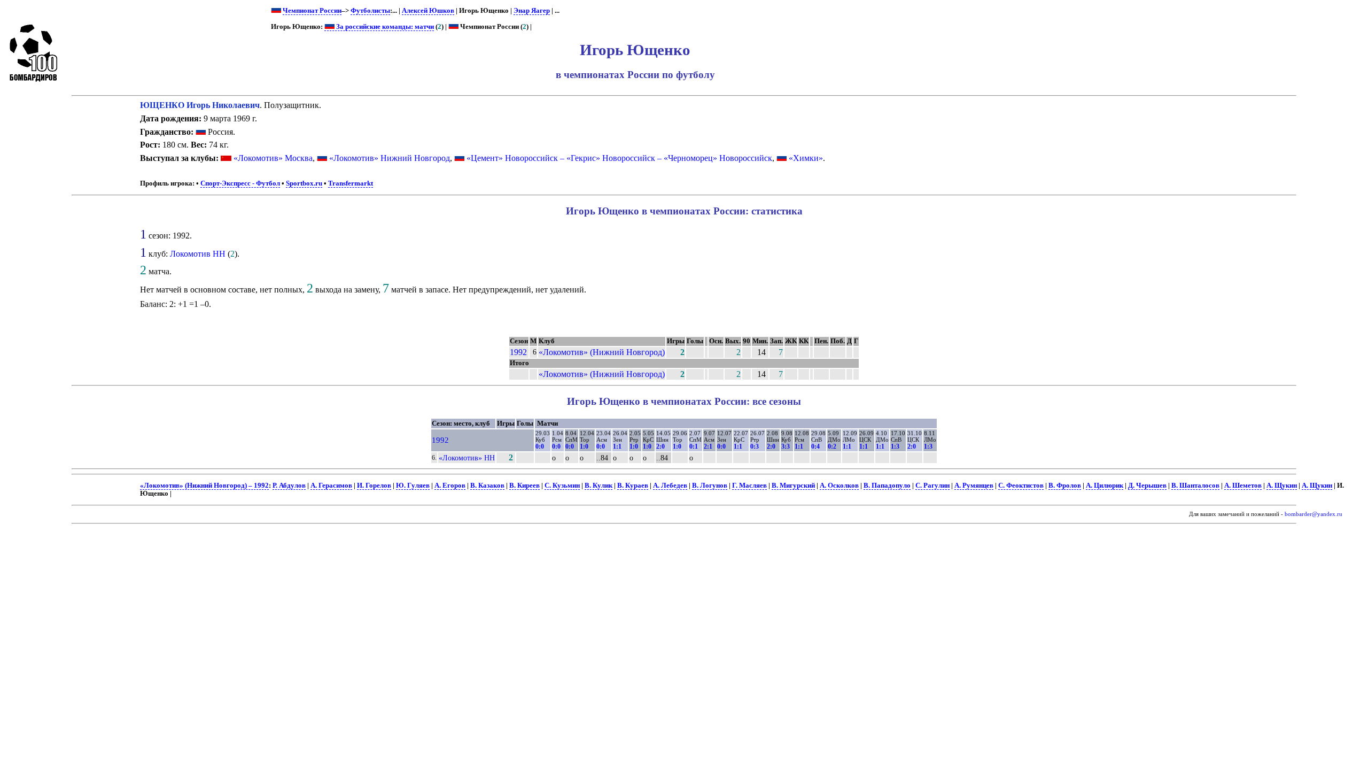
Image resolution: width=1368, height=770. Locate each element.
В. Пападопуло (887, 485)
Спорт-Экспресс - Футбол (240, 183)
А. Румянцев (973, 485)
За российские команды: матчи (384, 26)
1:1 (617, 446)
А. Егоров (449, 485)
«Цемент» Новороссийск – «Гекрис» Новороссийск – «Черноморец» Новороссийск (619, 158)
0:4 (815, 446)
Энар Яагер (532, 10)
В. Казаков (487, 485)
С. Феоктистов (1021, 485)
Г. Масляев (749, 485)
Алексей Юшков (428, 10)
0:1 (693, 446)
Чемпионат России (312, 10)
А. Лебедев (670, 485)
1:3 (895, 446)
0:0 (539, 446)
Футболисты (370, 10)
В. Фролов (1064, 485)
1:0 (584, 446)
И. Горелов (374, 485)
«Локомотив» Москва (273, 158)
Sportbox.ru (304, 183)
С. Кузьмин (562, 485)
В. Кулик (598, 485)
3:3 (785, 446)
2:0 (660, 446)
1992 (518, 352)
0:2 (832, 446)
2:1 (708, 446)
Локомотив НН (198, 253)
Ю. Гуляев (413, 485)
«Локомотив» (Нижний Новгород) (602, 352)
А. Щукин (1281, 485)
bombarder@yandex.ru (1313, 514)
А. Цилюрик (1104, 485)
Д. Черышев (1147, 485)
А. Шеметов (1243, 485)
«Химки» (806, 158)
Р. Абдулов (289, 485)
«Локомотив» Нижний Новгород (389, 158)
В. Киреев (524, 485)
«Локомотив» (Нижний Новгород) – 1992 (204, 485)
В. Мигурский (793, 485)
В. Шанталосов (1195, 485)
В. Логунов (709, 485)
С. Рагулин (932, 485)
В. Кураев (632, 485)
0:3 (754, 446)
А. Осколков (839, 485)
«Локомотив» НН (467, 457)
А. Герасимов (331, 485)
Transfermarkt (350, 183)
